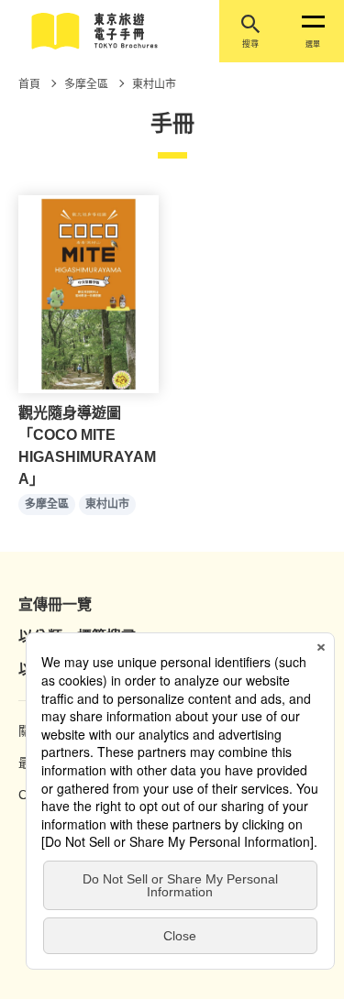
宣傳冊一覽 (55, 604)
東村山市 (107, 504)
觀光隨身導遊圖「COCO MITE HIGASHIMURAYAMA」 (87, 446)
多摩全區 (47, 504)
